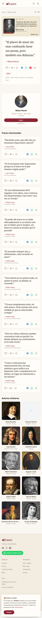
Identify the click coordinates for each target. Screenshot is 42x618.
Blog (3, 572)
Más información (17, 607)
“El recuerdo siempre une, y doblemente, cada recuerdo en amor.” (18, 254)
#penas (17, 77)
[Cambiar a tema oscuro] (38, 4)
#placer (7, 77)
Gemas (25, 572)
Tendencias (26, 569)
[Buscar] (34, 4)
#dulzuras (23, 77)
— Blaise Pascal (12, 61)
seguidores (21, 123)
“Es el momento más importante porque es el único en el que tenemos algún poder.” (20, 167)
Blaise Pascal (12, 12)
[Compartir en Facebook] (22, 68)
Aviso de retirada (7, 587)
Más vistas (26, 566)
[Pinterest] (10, 548)
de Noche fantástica (9, 383)
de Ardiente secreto (9, 204)
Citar (38, 12)
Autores (4, 563)
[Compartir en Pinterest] (30, 68)
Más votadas (27, 563)
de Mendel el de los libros (11, 263)
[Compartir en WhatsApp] (26, 68)
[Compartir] (35, 68)
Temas (4, 566)
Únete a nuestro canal (14, 553)
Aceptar (9, 612)
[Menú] (3, 3)
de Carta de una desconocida (12, 289)
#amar (12, 77)
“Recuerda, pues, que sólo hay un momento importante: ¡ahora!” (20, 141)
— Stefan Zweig (9, 202)
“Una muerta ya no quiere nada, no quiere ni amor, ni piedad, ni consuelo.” (21, 281)
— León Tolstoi (9, 147)
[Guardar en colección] (17, 68)
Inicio (3, 12)
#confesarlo (30, 77)
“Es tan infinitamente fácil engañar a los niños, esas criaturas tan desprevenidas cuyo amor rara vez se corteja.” (21, 194)
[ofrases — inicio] (12, 3)
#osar (7, 80)
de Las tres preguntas (10, 149)
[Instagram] (6, 548)
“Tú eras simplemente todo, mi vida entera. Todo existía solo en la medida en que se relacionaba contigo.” (21, 308)
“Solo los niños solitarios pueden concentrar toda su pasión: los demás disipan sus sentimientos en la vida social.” (20, 337)
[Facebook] (3, 548)
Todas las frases (7, 569)
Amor (8, 73)
